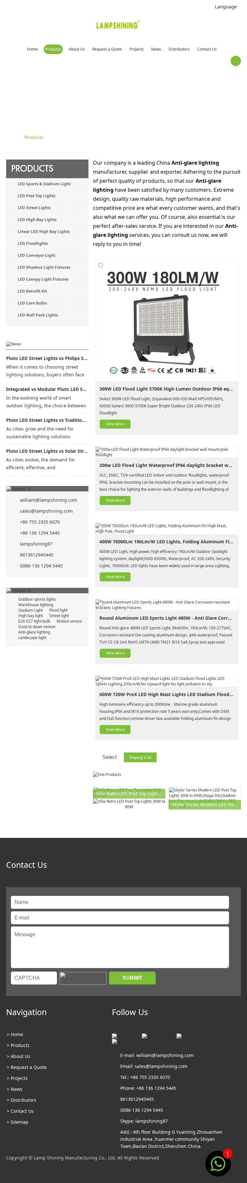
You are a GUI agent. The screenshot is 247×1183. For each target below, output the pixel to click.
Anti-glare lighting (34, 632)
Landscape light (32, 637)
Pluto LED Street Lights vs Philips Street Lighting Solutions (47, 358)
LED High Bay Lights (37, 219)
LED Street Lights (34, 207)
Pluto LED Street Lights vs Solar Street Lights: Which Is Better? (47, 451)
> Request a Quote (27, 1067)
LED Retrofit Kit (32, 291)
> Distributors (21, 1100)
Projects (136, 49)
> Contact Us (20, 1111)
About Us (77, 49)
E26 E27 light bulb (34, 621)
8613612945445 (36, 555)
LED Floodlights (33, 243)
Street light (59, 615)
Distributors (179, 49)
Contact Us (207, 49)
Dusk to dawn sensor (37, 626)
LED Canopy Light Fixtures (43, 279)
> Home (15, 1034)
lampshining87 (36, 544)
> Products (18, 1045)
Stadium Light (30, 610)
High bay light (30, 615)
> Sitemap (17, 1122)
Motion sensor (69, 621)
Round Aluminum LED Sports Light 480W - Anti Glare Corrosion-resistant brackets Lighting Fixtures (166, 618)
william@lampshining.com (48, 500)
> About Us (18, 1056)
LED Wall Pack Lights (38, 315)
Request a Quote (107, 49)
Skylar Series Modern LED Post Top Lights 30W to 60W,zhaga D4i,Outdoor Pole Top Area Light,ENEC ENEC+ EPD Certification (206, 804)
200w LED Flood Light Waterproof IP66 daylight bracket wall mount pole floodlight (166, 465)
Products (53, 49)
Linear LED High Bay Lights (44, 231)
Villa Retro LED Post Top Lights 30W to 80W (130, 793)
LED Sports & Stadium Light (44, 184)
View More (115, 424)
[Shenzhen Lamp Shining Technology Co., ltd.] (118, 25)
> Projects (17, 1078)
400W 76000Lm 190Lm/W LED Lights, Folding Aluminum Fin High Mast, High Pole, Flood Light (166, 541)
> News (15, 1089)
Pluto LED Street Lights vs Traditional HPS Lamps (47, 420)
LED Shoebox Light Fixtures (44, 267)
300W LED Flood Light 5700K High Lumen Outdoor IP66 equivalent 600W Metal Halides (166, 389)
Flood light (58, 610)
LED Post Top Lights (36, 196)
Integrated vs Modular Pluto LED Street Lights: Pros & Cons (47, 389)
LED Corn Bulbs (32, 303)
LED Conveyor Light (36, 255)
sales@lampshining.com (46, 511)
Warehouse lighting (35, 604)
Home (32, 49)
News (156, 49)
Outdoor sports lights (37, 599)
